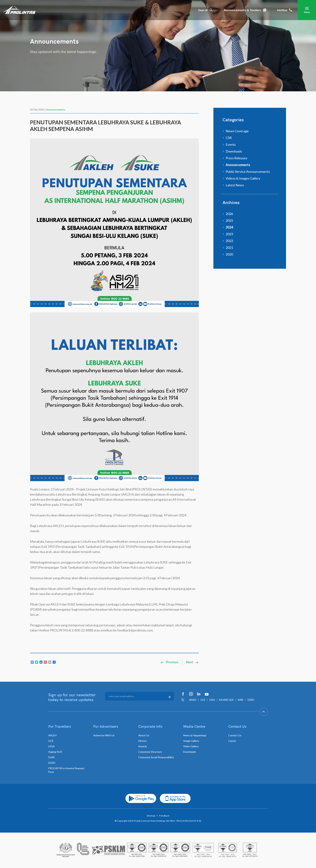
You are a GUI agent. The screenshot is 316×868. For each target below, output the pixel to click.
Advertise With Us (103, 735)
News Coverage (237, 131)
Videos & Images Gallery (243, 178)
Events (231, 144)
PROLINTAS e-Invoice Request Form (66, 770)
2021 (229, 247)
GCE (202, 699)
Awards (142, 746)
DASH (251, 699)
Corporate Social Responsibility (156, 757)
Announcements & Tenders (242, 10)
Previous (171, 662)
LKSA (212, 699)
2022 (229, 241)
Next (190, 662)
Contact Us (234, 735)
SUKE (240, 699)
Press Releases (236, 158)
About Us (143, 735)
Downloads (234, 151)
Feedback (164, 815)
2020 (229, 254)
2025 (229, 220)
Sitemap (151, 815)
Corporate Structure (150, 751)
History (142, 740)
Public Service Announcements (248, 172)
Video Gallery (191, 746)
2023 (229, 234)
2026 (229, 214)
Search (203, 10)
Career (232, 740)
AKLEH (192, 699)
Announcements (55, 109)
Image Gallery (191, 740)
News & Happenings (194, 735)
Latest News (235, 185)
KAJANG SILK (226, 699)
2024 (229, 227)
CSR (229, 138)
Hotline (282, 10)
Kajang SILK (55, 751)
